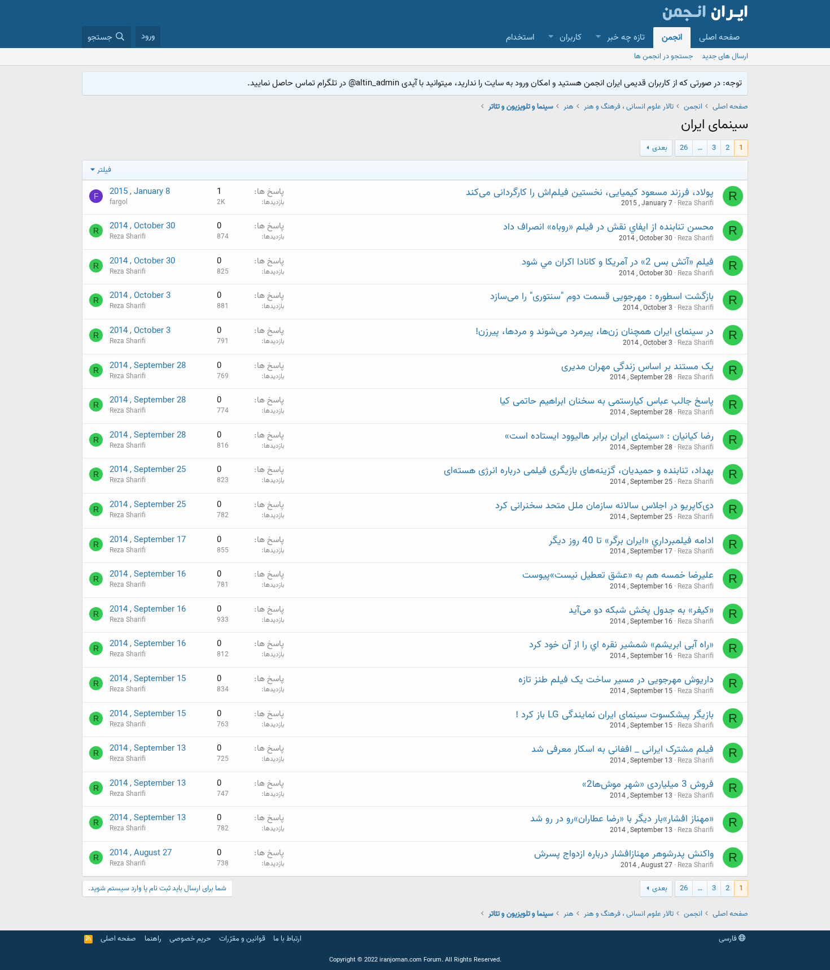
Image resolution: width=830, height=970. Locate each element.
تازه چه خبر (626, 37)
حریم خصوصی (190, 939)
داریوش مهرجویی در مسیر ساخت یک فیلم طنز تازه (616, 679)
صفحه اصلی (719, 37)
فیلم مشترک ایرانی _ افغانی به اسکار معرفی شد (622, 749)
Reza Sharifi (696, 203)
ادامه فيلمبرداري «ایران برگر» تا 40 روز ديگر (631, 540)
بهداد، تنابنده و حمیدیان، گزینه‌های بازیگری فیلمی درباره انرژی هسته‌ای (579, 470)
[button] (598, 37)
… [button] (699, 148)
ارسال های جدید (725, 56)
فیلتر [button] (104, 170)
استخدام (520, 37)
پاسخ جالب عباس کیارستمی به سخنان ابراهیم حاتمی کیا (607, 401)
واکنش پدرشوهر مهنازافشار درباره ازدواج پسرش (624, 853)
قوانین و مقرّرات (242, 939)
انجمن (672, 37)
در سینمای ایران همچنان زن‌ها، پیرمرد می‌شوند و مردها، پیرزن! (594, 331)
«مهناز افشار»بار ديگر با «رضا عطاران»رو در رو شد (622, 818)
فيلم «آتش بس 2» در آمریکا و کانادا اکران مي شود (618, 262)
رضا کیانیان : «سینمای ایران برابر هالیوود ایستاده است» (609, 436)
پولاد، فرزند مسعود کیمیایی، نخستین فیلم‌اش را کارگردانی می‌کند (590, 192)
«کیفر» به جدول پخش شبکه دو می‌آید (641, 610)
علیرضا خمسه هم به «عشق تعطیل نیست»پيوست (618, 575)
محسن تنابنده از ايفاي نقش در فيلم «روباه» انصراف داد (608, 227)
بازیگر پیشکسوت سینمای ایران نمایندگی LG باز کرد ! (615, 714)
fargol (119, 202)
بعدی (659, 148)
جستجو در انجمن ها (663, 56)
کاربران (571, 37)
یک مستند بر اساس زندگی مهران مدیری (637, 366)
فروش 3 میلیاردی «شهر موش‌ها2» (648, 784)
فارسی (729, 939)
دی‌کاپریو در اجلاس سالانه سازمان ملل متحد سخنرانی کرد (604, 505)
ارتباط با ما (287, 939)
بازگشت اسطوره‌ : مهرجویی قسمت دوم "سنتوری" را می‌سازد (602, 296)
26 (684, 148)
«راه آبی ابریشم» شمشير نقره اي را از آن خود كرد (621, 644)
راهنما (153, 939)
